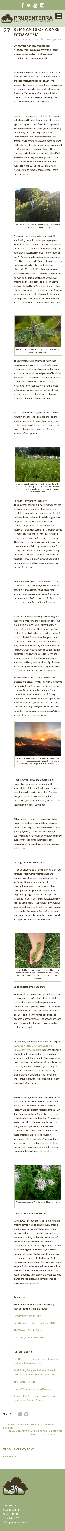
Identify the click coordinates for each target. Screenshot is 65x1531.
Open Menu (58, 16)
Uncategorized (53, 39)
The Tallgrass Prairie (24, 1381)
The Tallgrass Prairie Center (28, 1330)
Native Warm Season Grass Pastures (32, 1388)
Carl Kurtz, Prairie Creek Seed (29, 1337)
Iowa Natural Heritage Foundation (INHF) (35, 1322)
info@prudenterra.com (15, 1522)
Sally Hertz (32, 39)
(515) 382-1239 (11, 1518)
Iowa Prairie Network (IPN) (28, 1315)
